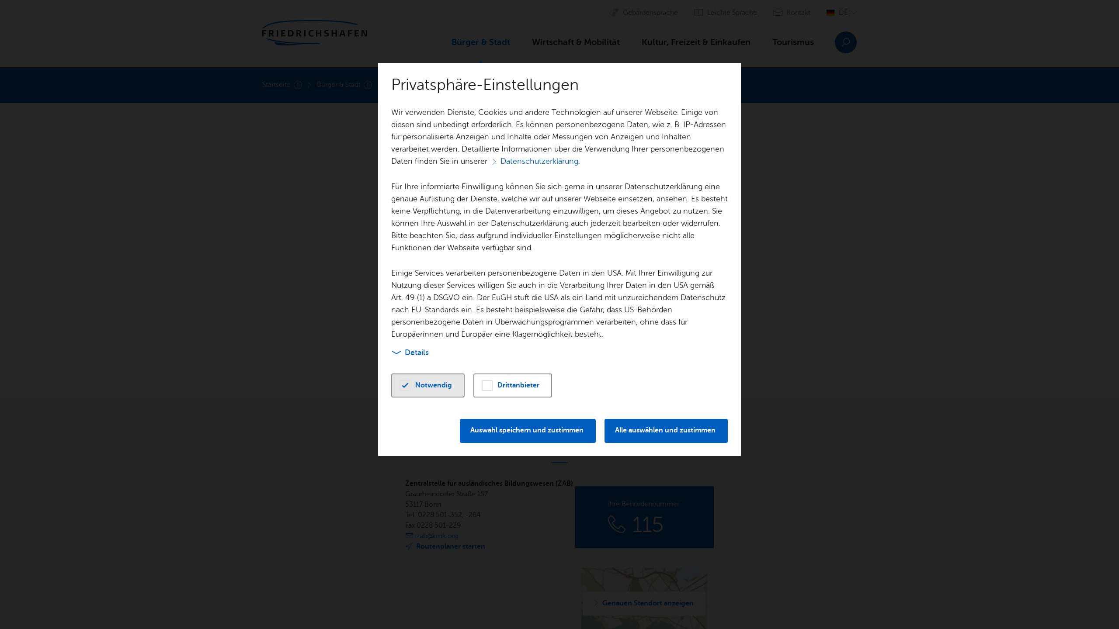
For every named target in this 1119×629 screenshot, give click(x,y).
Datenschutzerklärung (539, 161)
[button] (428, 385)
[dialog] (559, 314)
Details (417, 352)
